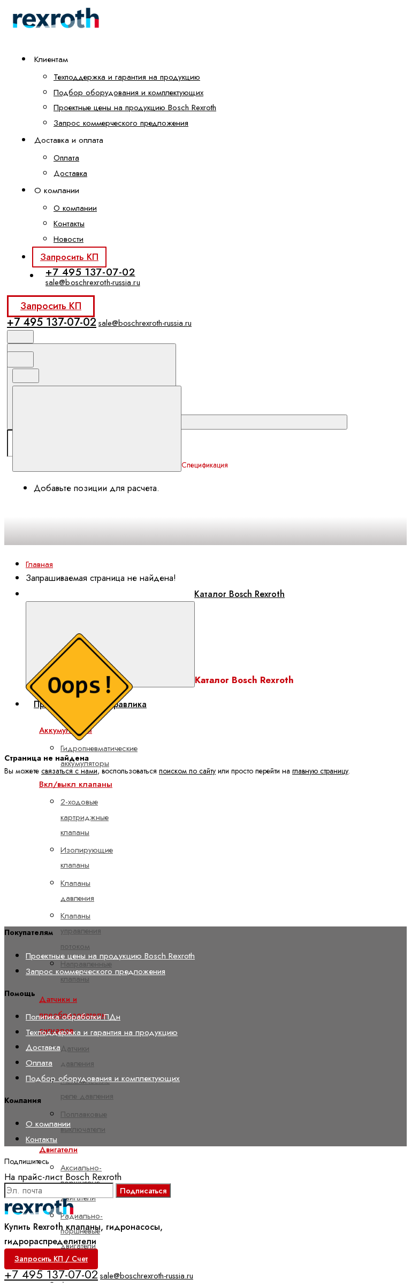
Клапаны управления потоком (80, 931)
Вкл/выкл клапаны (75, 784)
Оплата (66, 158)
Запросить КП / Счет (51, 1258)
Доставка (70, 173)
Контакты (69, 223)
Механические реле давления (86, 1088)
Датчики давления (77, 1056)
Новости (68, 239)
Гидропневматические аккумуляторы (99, 755)
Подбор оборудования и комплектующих (128, 92)
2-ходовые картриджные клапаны (84, 817)
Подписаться (143, 1190)
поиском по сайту (187, 770)
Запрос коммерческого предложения (121, 123)
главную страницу (320, 770)
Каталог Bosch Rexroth (239, 594)
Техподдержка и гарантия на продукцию (127, 77)
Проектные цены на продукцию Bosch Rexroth (135, 107)
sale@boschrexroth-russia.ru (92, 282)
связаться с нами (69, 770)
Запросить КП (69, 256)
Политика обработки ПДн (73, 1016)
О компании (75, 208)
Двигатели (58, 1149)
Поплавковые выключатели (83, 1121)
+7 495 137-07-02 (90, 272)
